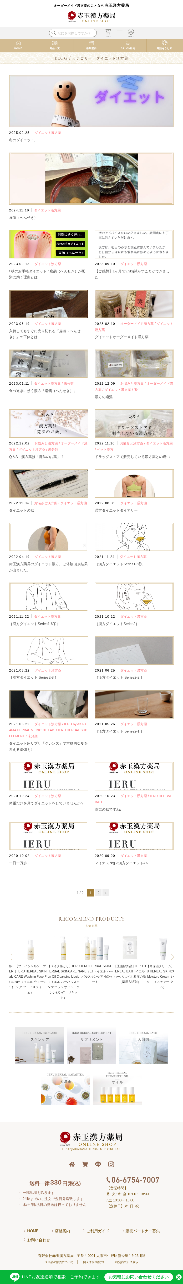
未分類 (69, 383)
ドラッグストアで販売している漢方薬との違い (132, 457)
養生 (137, 390)
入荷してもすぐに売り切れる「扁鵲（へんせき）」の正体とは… (45, 334)
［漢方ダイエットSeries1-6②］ (120, 564)
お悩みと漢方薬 (132, 383)
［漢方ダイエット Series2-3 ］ (33, 677)
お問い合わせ (38, 1240)
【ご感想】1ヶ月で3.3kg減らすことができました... (132, 274)
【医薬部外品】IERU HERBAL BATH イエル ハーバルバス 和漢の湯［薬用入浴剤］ (97, 974)
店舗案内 (62, 1231)
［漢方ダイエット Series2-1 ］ (119, 731)
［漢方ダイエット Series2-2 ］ (119, 677)
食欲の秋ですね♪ (108, 809)
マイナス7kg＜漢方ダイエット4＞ (122, 863)
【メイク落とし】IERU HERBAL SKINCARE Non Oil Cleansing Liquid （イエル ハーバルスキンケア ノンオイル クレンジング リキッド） (30, 981)
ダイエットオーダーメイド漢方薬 (121, 337)
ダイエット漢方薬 (48, 133)
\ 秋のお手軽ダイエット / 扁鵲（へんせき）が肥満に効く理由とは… (47, 274)
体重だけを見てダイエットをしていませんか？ (46, 803)
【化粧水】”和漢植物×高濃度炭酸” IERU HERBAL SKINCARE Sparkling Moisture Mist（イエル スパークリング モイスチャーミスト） (162, 979)
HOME (33, 1231)
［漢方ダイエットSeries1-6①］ (34, 624)
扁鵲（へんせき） (23, 217)
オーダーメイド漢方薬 (137, 324)
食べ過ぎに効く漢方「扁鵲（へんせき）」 (43, 391)
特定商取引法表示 (126, 1262)
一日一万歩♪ (19, 863)
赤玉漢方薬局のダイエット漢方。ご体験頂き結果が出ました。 (48, 567)
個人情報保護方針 (94, 1262)
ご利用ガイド (97, 1231)
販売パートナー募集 (143, 1231)
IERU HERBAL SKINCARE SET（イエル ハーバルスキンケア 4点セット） (63, 974)
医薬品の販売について (59, 1262)
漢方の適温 (104, 397)
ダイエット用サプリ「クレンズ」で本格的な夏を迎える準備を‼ (48, 746)
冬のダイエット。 (23, 140)
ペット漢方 (105, 449)
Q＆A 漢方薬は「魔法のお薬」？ (36, 457)
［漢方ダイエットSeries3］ (117, 624)
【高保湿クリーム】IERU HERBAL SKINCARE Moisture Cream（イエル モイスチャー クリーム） (129, 976)
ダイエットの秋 (21, 510)
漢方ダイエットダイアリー (116, 510)
